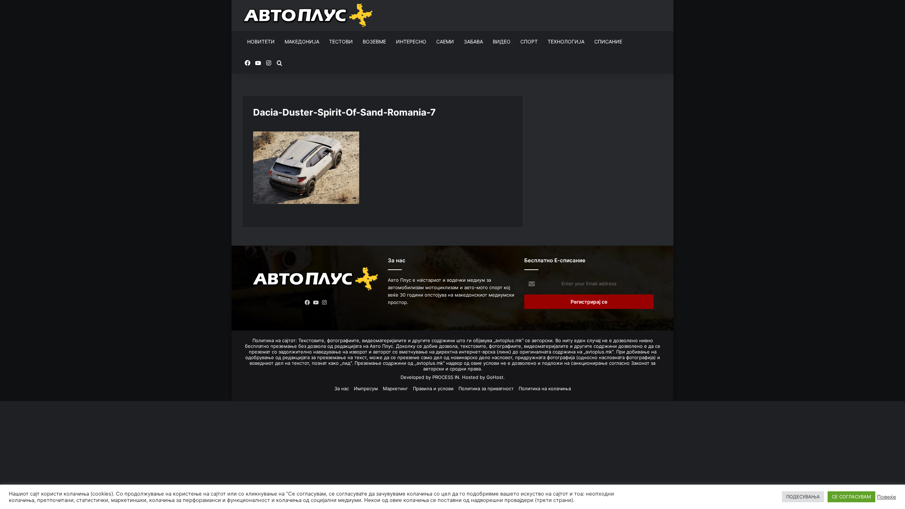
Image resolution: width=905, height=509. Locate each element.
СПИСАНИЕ (608, 42)
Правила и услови (433, 388)
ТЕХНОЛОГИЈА (566, 42)
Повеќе (886, 497)
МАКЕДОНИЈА (302, 42)
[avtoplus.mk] (308, 16)
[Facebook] (307, 302)
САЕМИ (445, 42)
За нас (341, 388)
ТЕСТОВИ (341, 42)
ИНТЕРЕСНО (411, 42)
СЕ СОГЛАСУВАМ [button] (851, 496)
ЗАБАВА (473, 42)
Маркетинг (395, 388)
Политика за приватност (486, 388)
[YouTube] (316, 302)
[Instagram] (324, 302)
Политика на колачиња (545, 388)
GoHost (494, 377)
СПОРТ (529, 42)
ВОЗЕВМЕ (374, 42)
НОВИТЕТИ (261, 42)
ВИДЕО (501, 42)
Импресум (366, 388)
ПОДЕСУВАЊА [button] (803, 496)
